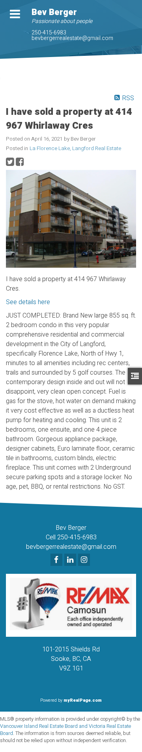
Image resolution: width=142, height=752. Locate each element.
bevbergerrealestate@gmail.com (72, 38)
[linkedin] (71, 560)
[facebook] (57, 560)
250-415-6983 (49, 33)
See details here (28, 302)
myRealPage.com (83, 700)
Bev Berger (54, 12)
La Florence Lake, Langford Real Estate (75, 148)
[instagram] (85, 560)
